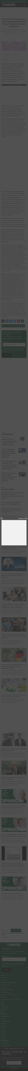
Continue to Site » (23, 518)
